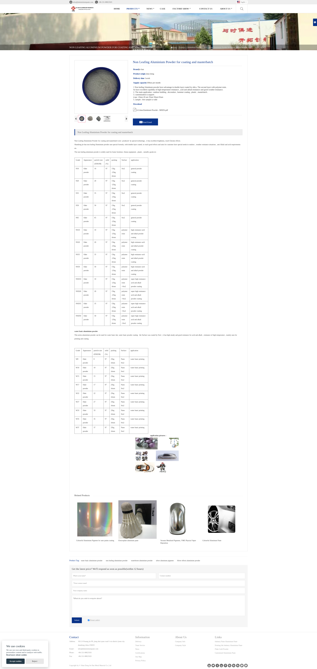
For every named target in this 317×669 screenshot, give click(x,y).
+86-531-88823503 (105, 2)
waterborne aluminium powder (142, 561)
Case (162, 9)
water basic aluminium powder (91, 561)
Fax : (71, 656)
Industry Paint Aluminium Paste (226, 641)
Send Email (145, 121)
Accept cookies (16, 661)
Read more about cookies (16, 655)
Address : (72, 641)
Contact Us (205, 9)
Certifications (140, 653)
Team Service (140, 645)
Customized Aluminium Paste (225, 653)
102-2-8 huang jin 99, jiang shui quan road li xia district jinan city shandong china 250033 (101, 643)
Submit (76, 620)
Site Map (138, 657)
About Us (225, 9)
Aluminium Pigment (194, 47)
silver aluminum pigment (165, 561)
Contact (74, 637)
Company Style (180, 645)
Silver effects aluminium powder (188, 561)
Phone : (72, 653)
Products (132, 9)
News (149, 9)
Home (117, 9)
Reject (34, 661)
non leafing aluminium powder (117, 561)
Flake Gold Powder (221, 649)
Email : (72, 649)
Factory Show (181, 9)
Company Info (180, 641)
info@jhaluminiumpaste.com (83, 2)
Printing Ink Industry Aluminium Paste (228, 645)
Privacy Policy (140, 661)
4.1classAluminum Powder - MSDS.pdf (150, 109)
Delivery (138, 641)
